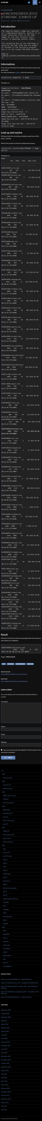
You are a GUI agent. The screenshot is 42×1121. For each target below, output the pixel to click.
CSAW (5, 952)
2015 (3, 927)
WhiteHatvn (6, 810)
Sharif (5, 920)
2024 (3, 781)
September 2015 (6, 1099)
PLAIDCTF (6, 831)
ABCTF (5, 884)
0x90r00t (4, 2)
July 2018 (4, 1035)
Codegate (6, 909)
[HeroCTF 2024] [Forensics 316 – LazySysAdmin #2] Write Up (19, 983)
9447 (4, 931)
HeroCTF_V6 (7, 785)
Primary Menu (39, 2)
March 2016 (4, 1085)
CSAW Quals (7, 874)
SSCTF (5, 913)
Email (3, 734)
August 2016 (5, 1070)
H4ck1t (5, 870)
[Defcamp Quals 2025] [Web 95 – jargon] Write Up (16, 979)
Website (4, 742)
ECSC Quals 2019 (8, 802)
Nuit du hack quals (8, 820)
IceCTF (5, 877)
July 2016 (4, 1074)
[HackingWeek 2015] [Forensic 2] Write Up (14, 680)
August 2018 (5, 1031)
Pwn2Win (6, 902)
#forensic (11, 664)
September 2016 (6, 1067)
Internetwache (7, 916)
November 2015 (6, 1092)
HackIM (5, 923)
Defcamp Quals (7, 778)
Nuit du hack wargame (10, 888)
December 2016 (6, 1056)
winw (14, 21)
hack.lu (5, 859)
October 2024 (5, 1013)
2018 (3, 806)
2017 (3, 827)
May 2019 (4, 1020)
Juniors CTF (6, 852)
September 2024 (6, 1017)
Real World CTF (8, 813)
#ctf (4, 664)
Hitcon (5, 863)
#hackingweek (20, 664)
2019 (3, 792)
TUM (4, 867)
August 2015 (5, 1102)
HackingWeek (8, 10)
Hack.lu (5, 938)
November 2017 (6, 1045)
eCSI (4, 959)
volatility (18, 72)
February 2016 (5, 1088)
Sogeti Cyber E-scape (9, 795)
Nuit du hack (7, 838)
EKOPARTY (6, 934)
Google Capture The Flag (10, 899)
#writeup (30, 664)
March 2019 (4, 1024)
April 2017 (4, 1053)
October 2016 (5, 1063)
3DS (4, 849)
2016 (3, 845)
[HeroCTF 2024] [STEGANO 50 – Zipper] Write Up (16, 997)
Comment (5, 702)
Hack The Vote (7, 856)
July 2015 (4, 1106)
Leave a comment (24, 21)
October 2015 (5, 1095)
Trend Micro (6, 881)
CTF (2, 10)
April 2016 (4, 1081)
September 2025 (6, 1010)
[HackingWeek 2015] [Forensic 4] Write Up (14, 673)
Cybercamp (6, 945)
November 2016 (6, 1060)
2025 (3, 774)
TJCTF (5, 891)
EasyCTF (5, 824)
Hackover (6, 941)
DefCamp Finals (8, 842)
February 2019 (5, 1028)
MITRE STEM (7, 955)
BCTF (4, 906)
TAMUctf (5, 799)
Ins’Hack (5, 817)
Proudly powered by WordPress (9, 1118)
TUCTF (5, 895)
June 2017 (4, 1049)
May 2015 (4, 1109)
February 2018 (5, 1042)
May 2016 (4, 1077)
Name (3, 726)
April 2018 (4, 1038)
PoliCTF (5, 963)
